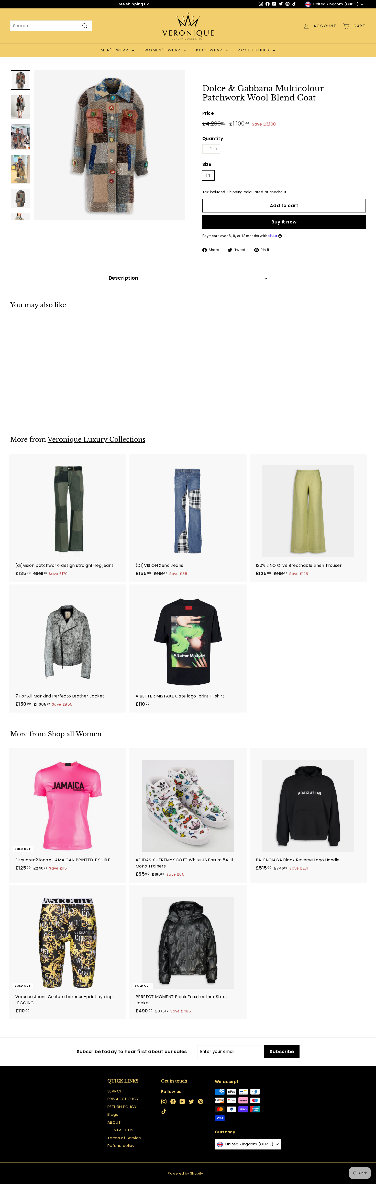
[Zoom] (110, 145)
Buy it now (284, 222)
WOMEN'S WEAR (163, 50)
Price (208, 113)
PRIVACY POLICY (123, 1098)
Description (123, 278)
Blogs (112, 1114)
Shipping (235, 192)
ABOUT (114, 1122)
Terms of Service (124, 1138)
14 (208, 175)
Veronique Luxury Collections (96, 440)
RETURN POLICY (122, 1106)
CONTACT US (120, 1130)
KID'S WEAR (210, 50)
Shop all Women (75, 734)
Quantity (212, 139)
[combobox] (51, 25)
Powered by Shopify (185, 1173)
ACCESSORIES (254, 50)
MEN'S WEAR (115, 50)
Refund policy (120, 1145)
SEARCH (115, 1091)
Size (207, 164)
